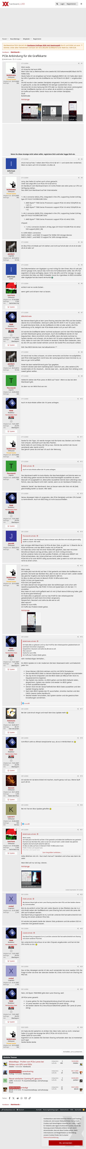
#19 (81, 776)
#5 (82, 265)
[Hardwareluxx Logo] (13, 4)
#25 (81, 989)
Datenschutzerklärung (51, 1137)
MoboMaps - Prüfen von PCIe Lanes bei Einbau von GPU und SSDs (26, 1063)
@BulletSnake (26, 316)
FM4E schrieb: (27, 466)
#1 (82, 63)
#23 (81, 928)
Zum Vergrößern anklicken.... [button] (52, 852)
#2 (82, 159)
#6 (82, 283)
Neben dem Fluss (13, 796)
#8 (82, 352)
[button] (8, 39)
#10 (81, 399)
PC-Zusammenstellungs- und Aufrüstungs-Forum (28, 1082)
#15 (81, 566)
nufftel (11, 1081)
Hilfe (71, 1110)
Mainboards (27, 1067)
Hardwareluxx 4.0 (9, 1110)
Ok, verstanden (65, 1143)
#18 (81, 738)
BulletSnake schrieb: (29, 641)
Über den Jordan (14, 729)
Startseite (78, 1110)
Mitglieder (26, 39)
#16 (81, 637)
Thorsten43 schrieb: (29, 536)
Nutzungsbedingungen (50, 1110)
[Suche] (57, 4)
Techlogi (11, 1074)
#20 (81, 805)
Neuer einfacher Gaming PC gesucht (25, 1078)
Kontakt (39, 1110)
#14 (81, 532)
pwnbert (75, 1080)
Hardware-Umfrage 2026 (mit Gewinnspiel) (43, 45)
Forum (4, 39)
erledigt (24, 1087)
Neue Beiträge (15, 39)
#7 (82, 312)
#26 (81, 1027)
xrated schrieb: (28, 933)
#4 (82, 242)
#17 (81, 709)
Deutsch (21, 1110)
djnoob (11, 1090)
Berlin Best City (14, 303)
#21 (81, 830)
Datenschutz (64, 1110)
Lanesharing (27, 1071)
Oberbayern (15, 341)
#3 (82, 178)
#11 (81, 437)
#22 (81, 894)
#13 (81, 493)
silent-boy (75, 1073)
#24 (81, 966)
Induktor (11, 1067)
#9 (82, 376)
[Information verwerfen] (81, 45)
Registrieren (37, 39)
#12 (81, 461)
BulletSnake (8, 59)
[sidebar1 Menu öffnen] (81, 4)
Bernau (16, 825)
